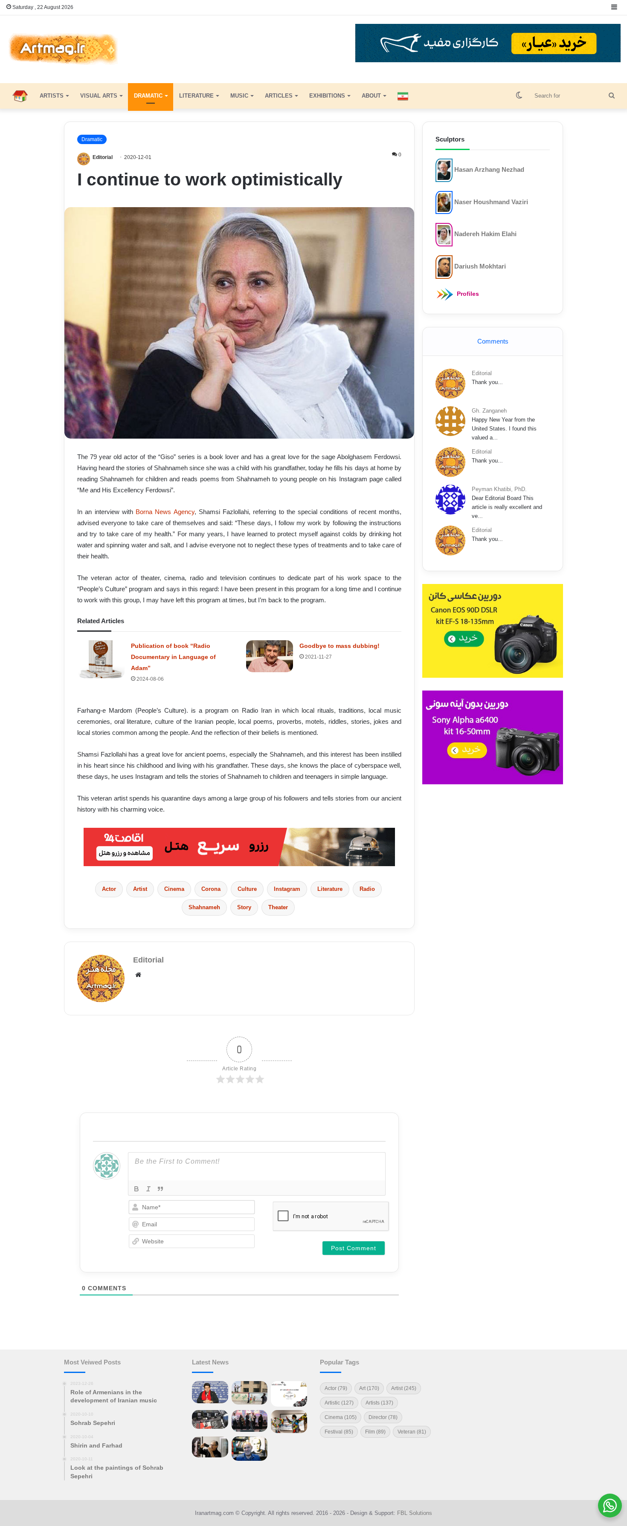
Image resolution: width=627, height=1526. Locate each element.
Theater (278, 907)
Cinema (174, 889)
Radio (367, 889)
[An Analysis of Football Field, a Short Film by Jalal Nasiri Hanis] (250, 1393)
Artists (52, 95)
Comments (492, 341)
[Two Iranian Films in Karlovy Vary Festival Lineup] (210, 1419)
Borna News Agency (165, 511)
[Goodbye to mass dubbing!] (269, 656)
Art (369, 1388)
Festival (339, 1432)
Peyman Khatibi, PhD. (499, 489)
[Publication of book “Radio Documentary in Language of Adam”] (101, 659)
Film (375, 1432)
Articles (279, 95)
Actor (109, 889)
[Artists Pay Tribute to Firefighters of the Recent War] (250, 1421)
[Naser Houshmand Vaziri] (444, 202)
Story (244, 907)
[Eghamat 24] (239, 846)
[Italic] (148, 1189)
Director (383, 1417)
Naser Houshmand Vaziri (491, 201)
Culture (247, 889)
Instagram (287, 889)
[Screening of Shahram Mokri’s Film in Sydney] (289, 1446)
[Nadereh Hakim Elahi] (444, 234)
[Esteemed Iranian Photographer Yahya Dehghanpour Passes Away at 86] (210, 1446)
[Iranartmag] (62, 49)
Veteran (412, 1432)
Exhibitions (327, 95)
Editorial (103, 157)
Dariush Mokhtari (480, 266)
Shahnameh (204, 907)
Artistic (339, 1403)
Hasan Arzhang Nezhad (489, 169)
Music (239, 95)
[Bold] (136, 1189)
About (371, 95)
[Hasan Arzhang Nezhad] (444, 170)
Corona (211, 889)
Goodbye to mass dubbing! (339, 645)
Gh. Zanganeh (489, 411)
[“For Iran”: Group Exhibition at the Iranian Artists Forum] (289, 1422)
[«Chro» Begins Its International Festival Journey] (289, 1394)
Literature (196, 95)
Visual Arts (98, 95)
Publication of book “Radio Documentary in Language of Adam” (173, 656)
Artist (140, 889)
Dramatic (148, 95)
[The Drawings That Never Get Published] (250, 1448)
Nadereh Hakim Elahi (485, 233)
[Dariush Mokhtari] (444, 266)
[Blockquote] (160, 1189)
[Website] (138, 975)
